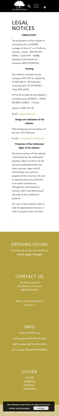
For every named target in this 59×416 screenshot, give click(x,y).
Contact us (29, 304)
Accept (41, 408)
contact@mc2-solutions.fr (32, 138)
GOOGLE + (29, 385)
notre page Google (29, 254)
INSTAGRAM (29, 388)
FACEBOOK (29, 381)
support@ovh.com (27, 113)
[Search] (28, 6)
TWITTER (29, 377)
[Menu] (35, 6)
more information (23, 408)
